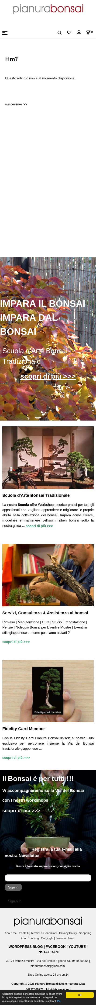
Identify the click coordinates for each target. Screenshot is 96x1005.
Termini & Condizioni (44, 933)
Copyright (47, 938)
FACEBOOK (56, 947)
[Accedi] (78, 32)
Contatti (24, 933)
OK (80, 995)
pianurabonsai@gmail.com (48, 966)
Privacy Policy (68, 933)
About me (11, 933)
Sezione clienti (65, 938)
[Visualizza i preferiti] (69, 33)
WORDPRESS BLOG (26, 947)
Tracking (33, 938)
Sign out (14, 901)
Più (59, 1001)
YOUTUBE (77, 947)
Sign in (13, 887)
